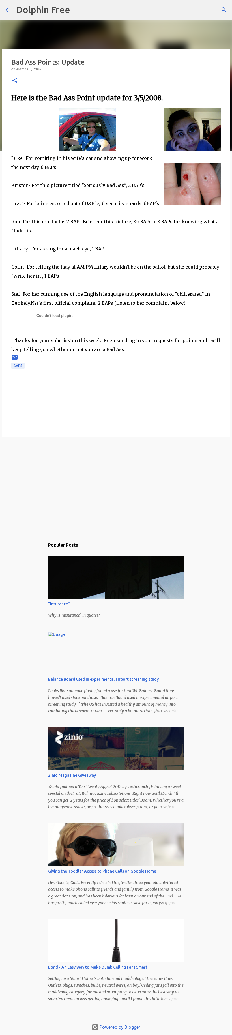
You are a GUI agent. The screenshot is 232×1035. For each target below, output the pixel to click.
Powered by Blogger (119, 1027)
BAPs (18, 366)
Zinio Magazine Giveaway (72, 775)
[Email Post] (14, 359)
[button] (14, 81)
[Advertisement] (116, 485)
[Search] (78, 10)
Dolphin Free (43, 10)
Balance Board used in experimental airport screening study (103, 679)
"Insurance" (59, 604)
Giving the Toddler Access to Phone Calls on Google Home (102, 871)
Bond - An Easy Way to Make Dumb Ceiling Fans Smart (97, 967)
